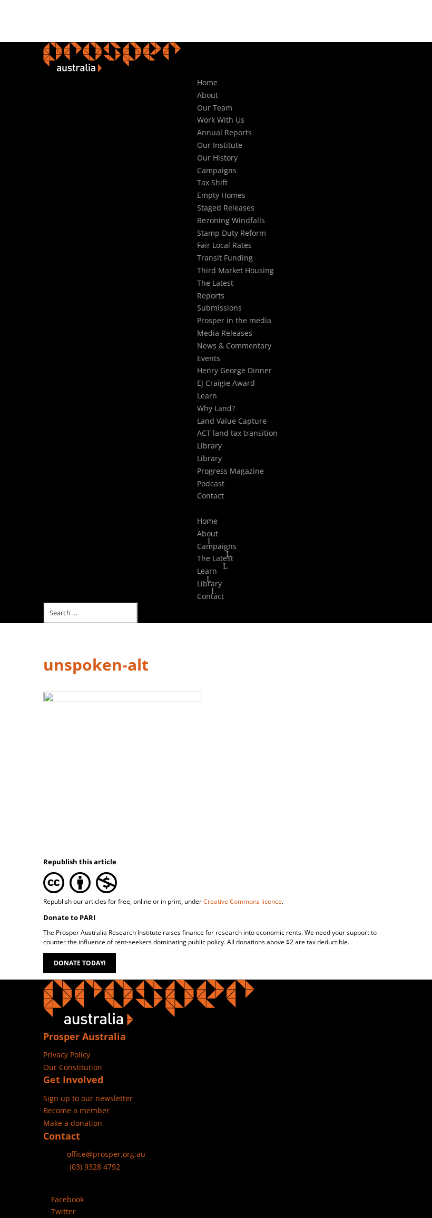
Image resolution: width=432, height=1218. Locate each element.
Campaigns (217, 170)
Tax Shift (212, 182)
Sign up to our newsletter (88, 1098)
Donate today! (79, 963)
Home (207, 82)
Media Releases (224, 333)
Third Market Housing (235, 270)
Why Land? (216, 408)
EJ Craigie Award (226, 383)
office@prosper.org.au (106, 1154)
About (207, 95)
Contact (210, 496)
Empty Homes (221, 195)
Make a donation (72, 1123)
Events (208, 358)
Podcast (210, 483)
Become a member (76, 1110)
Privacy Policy (66, 1055)
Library (209, 446)
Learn (207, 396)
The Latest (215, 283)
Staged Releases (225, 208)
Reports (210, 296)
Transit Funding (225, 258)
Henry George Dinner (234, 370)
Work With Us (220, 120)
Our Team (214, 108)
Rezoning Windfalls (231, 220)
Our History (217, 158)
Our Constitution (72, 1067)
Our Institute (219, 145)
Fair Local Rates (224, 245)
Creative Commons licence (242, 901)
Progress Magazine (230, 471)
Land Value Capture (232, 421)
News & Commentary (234, 346)
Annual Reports (224, 132)
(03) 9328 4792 (95, 1167)
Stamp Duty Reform (231, 233)
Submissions (219, 308)
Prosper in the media (234, 320)
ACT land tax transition (237, 433)
